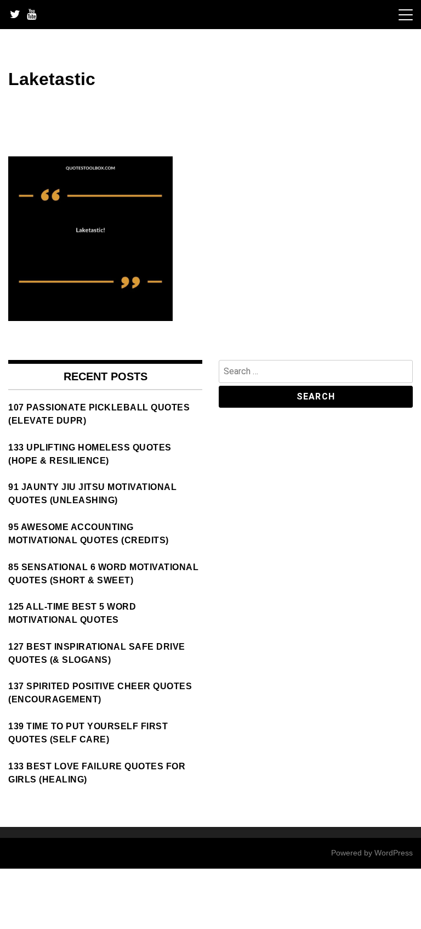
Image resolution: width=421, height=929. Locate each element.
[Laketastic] (90, 318)
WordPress (393, 852)
